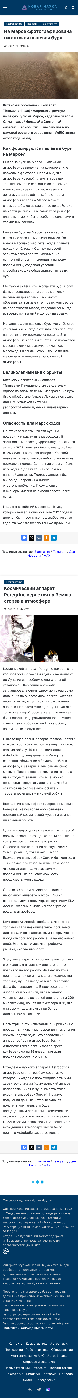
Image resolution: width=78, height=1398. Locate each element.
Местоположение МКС (27, 1356)
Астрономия (59, 1343)
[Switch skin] (67, 9)
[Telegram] (54, 538)
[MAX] (48, 1389)
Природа (66, 1374)
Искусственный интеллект (26, 1368)
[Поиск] (73, 9)
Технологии (14, 1349)
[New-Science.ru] (39, 7)
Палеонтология (60, 1368)
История (49, 1374)
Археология (14, 1374)
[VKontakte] (39, 538)
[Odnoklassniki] (46, 538)
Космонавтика (14, 23)
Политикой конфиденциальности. (28, 1328)
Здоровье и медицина (39, 1362)
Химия (28, 1380)
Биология (33, 1374)
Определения (45, 1380)
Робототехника (37, 1349)
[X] (31, 538)
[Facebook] (24, 538)
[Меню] (5, 9)
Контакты (16, 1343)
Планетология (49, 23)
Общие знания (62, 1349)
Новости (32, 23)
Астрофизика (57, 1356)
